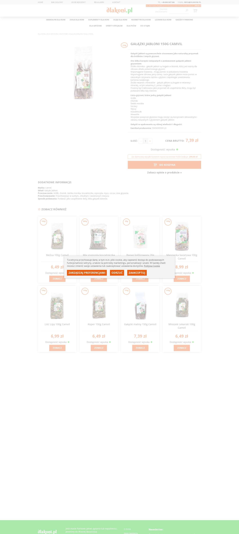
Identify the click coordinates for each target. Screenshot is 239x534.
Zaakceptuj (137, 273)
